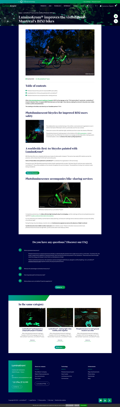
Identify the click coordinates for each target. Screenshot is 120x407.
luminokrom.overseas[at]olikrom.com (22, 376)
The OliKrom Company (41, 372)
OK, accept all (69, 405)
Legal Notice (32, 400)
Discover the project (32, 173)
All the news (59, 347)
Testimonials (91, 376)
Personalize (83, 405)
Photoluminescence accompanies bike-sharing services (42, 95)
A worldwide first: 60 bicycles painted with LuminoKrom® (42, 93)
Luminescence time (66, 376)
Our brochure (64, 378)
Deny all (77, 405)
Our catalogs (87, 1)
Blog (89, 378)
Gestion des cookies (60, 400)
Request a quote (96, 1)
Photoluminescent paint (67, 372)
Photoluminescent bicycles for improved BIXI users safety (42, 90)
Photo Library (91, 374)
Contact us (59, 287)
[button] (60, 250)
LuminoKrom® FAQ (41, 383)
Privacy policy (42, 400)
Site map (50, 400)
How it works (64, 374)
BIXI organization (82, 133)
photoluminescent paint (34, 261)
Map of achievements (93, 372)
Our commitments (40, 376)
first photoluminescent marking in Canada (41, 100)
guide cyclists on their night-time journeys (42, 215)
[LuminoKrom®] (9, 6)
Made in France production (42, 374)
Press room (38, 378)
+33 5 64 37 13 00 (20, 381)
